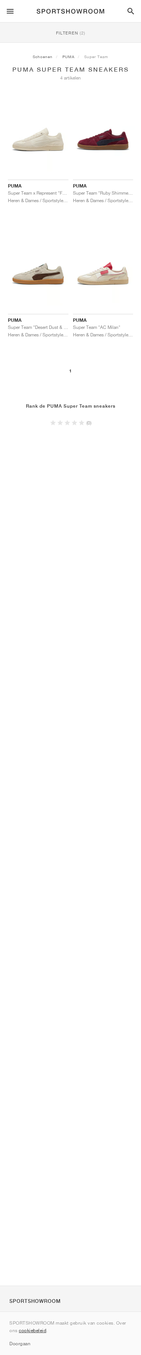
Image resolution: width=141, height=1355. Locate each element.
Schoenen (43, 56)
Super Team (96, 56)
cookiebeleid (32, 1330)
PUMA (68, 56)
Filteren (70, 32)
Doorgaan (19, 1343)
